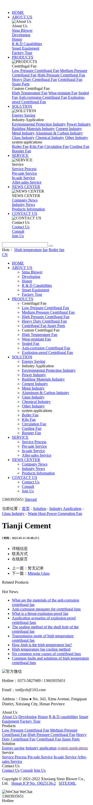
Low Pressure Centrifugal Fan (35, 70)
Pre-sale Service (24, 173)
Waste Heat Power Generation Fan (55, 513)
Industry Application (65, 508)
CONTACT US (24, 213)
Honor (17, 39)
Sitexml (31, 499)
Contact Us (21, 227)
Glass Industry (23, 137)
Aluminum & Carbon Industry (59, 133)
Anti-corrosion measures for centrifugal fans (46, 609)
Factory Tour (22, 53)
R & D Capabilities (27, 44)
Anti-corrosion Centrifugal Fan (43, 97)
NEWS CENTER (26, 187)
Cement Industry (69, 129)
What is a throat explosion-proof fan (40, 613)
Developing (21, 35)
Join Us (18, 236)
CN (5, 255)
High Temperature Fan (29, 93)
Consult (18, 231)
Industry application (41, 748)
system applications (73, 748)
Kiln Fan (36, 146)
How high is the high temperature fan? (42, 645)
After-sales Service (26, 182)
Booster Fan (21, 151)
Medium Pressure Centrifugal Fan (48, 312)
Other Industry (76, 137)
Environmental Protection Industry (39, 124)
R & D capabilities (63, 717)
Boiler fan (56, 250)
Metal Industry (23, 133)
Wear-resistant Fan (62, 93)
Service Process (24, 169)
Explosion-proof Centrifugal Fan (47, 352)
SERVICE (20, 155)
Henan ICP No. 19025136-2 (33, 783)
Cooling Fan (79, 146)
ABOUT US (22, 17)
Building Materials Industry (33, 129)
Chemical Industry (49, 137)
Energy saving (13, 748)
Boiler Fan (20, 146)
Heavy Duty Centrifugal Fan (34, 79)
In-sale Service (23, 178)
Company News (24, 200)
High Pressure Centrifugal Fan (61, 75)
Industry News (23, 204)
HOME (18, 12)
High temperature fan (31, 250)
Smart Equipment (25, 48)
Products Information (28, 209)
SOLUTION (22, 106)
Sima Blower (22, 30)
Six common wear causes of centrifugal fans (46, 654)
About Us (9, 717)
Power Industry (79, 124)
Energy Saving (23, 115)
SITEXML (67, 783)
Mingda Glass (39, 573)
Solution (39, 508)
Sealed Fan (30, 343)
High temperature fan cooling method (41, 649)
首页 (26, 508)
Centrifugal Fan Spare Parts (43, 326)
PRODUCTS (22, 57)
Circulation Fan (56, 146)
